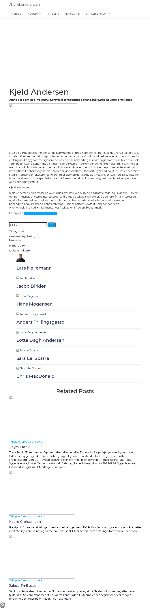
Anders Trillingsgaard (40, 322)
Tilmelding (52, 13)
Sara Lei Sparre (32, 358)
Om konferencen (96, 13)
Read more (58, 467)
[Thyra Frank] (41, 417)
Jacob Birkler (31, 286)
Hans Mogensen (34, 304)
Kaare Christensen (25, 522)
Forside (16, 13)
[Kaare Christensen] (41, 492)
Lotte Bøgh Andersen (40, 340)
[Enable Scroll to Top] (2, 605)
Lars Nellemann (34, 268)
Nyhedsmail (72, 13)
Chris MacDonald (35, 376)
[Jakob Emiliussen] (41, 556)
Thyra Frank (19, 447)
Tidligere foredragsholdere (40, 213)
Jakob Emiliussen (24, 586)
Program (33, 13)
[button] (40, 13)
